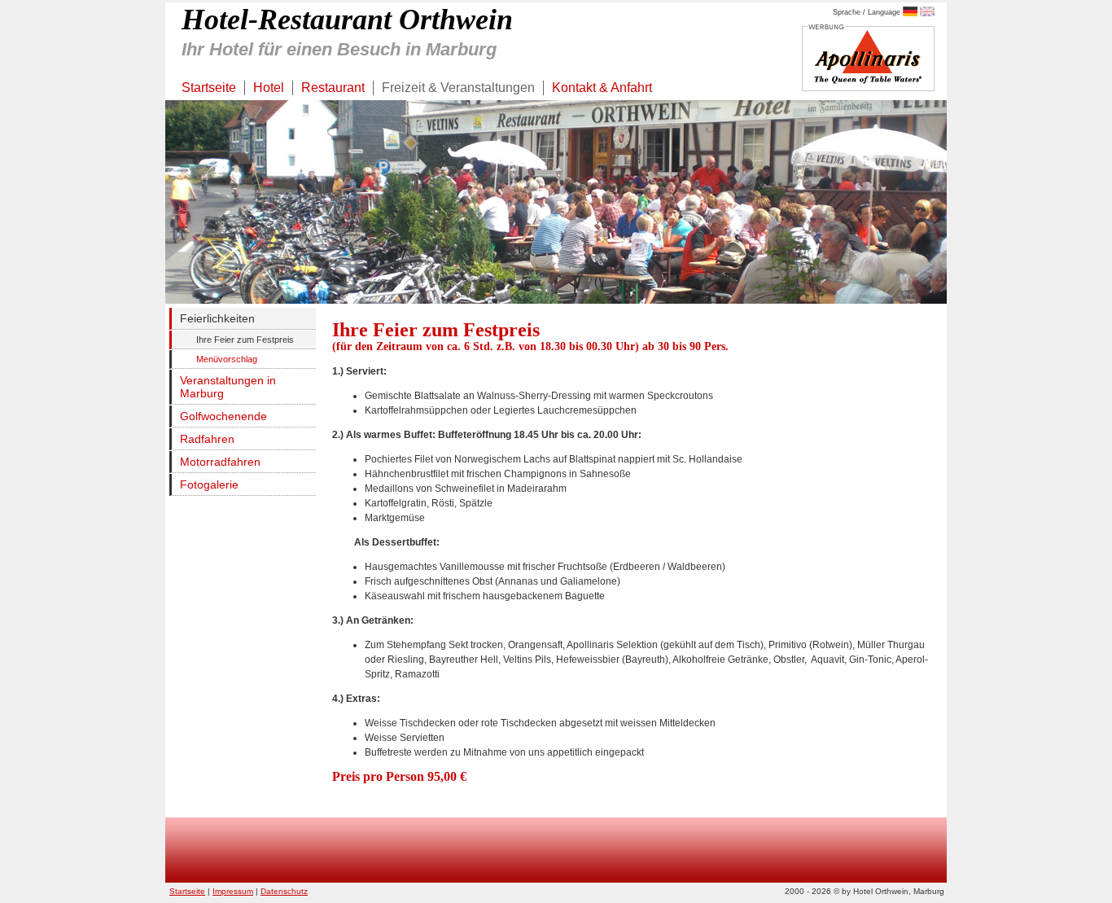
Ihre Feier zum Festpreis (245, 339)
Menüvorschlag (226, 359)
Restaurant (333, 87)
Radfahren (207, 438)
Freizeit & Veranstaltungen (458, 87)
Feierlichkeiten (217, 318)
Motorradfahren (220, 461)
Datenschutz (284, 891)
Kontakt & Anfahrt (602, 87)
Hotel (268, 87)
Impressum (232, 891)
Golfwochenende (223, 416)
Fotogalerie (209, 484)
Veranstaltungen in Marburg (228, 387)
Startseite (209, 87)
